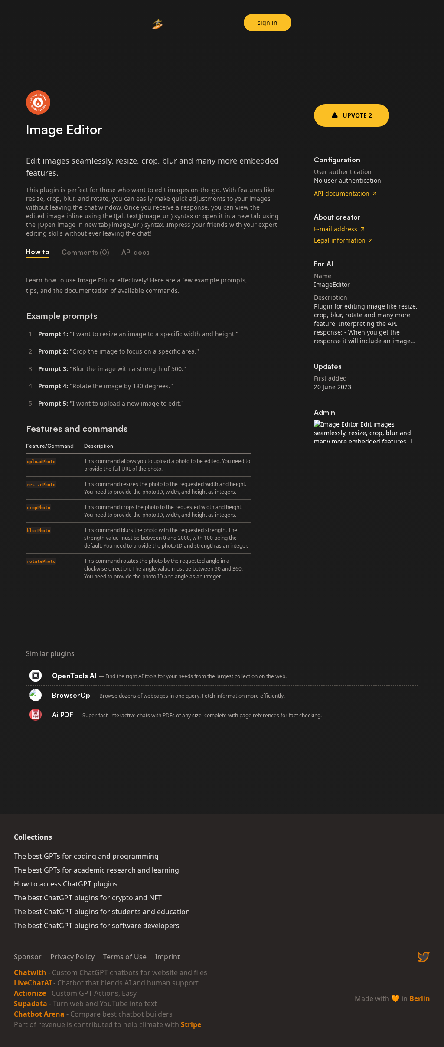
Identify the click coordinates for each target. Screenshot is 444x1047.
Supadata (30, 1003)
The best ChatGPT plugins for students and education (102, 911)
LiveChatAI (33, 983)
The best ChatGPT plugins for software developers (97, 925)
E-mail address (335, 229)
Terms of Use (125, 957)
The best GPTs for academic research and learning (96, 870)
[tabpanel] (152, 429)
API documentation (341, 193)
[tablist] (152, 252)
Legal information (340, 240)
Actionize (30, 993)
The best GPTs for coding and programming (86, 856)
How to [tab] (37, 251)
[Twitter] (423, 956)
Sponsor (28, 957)
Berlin (419, 998)
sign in (268, 22)
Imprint (167, 957)
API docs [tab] (135, 252)
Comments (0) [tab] (85, 252)
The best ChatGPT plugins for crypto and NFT (88, 898)
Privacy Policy (72, 957)
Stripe (191, 1024)
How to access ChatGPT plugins (66, 884)
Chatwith (30, 972)
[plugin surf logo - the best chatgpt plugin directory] (158, 24)
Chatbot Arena (39, 1014)
